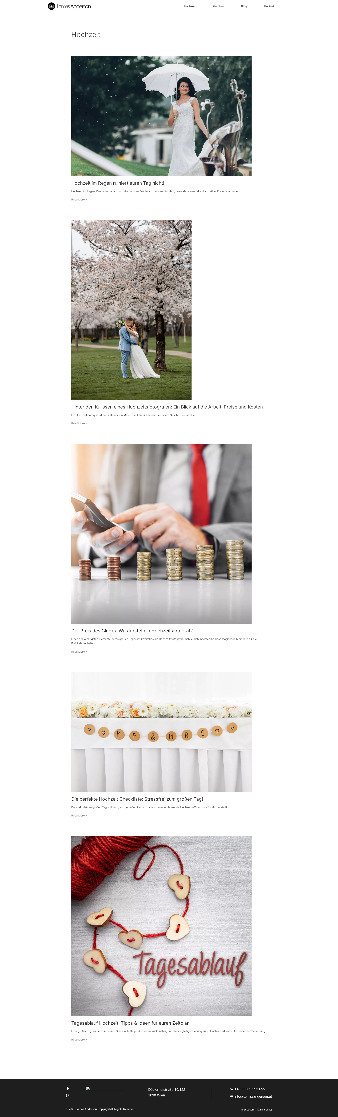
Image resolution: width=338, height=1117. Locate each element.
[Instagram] (68, 1095)
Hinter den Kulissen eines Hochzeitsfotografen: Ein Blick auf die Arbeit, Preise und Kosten (167, 407)
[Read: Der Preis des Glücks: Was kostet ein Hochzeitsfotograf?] (161, 533)
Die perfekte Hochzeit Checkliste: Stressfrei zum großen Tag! (137, 799)
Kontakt (269, 6)
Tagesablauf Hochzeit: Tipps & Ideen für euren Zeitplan (130, 1023)
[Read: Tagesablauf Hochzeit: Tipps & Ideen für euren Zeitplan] (161, 925)
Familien (218, 6)
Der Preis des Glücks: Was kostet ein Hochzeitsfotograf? (132, 630)
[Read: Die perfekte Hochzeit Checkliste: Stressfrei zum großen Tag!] (161, 731)
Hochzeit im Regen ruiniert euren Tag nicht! (117, 183)
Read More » (79, 199)
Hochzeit (189, 6)
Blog (244, 6)
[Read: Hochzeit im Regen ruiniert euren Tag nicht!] (161, 115)
